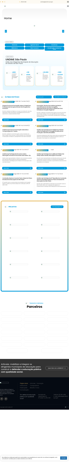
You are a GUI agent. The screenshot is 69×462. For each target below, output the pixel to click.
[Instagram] (4, 1)
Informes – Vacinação (36, 383)
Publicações (23, 387)
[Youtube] (2, 1)
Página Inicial (24, 383)
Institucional (23, 385)
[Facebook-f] (0, 1)
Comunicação (24, 390)
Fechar (64, 458)
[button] (68, 2)
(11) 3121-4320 (62, 394)
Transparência (34, 385)
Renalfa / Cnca (34, 387)
